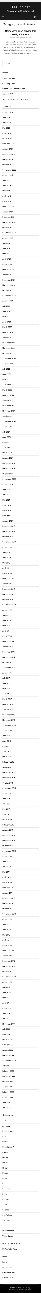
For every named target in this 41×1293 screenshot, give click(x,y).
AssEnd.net (20, 7)
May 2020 (6, 500)
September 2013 (9, 914)
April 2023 (6, 322)
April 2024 (6, 259)
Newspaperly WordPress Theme (20, 1290)
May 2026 (6, 128)
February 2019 (8, 578)
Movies (5, 1173)
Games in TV (7, 94)
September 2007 (9, 1061)
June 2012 (6, 992)
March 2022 (7, 390)
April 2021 (6, 448)
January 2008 (7, 1050)
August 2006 (7, 1087)
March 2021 (7, 453)
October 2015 (7, 783)
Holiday (5, 1162)
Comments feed (8, 1272)
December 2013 (8, 898)
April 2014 (6, 877)
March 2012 (7, 1008)
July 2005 (6, 1102)
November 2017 (8, 657)
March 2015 (7, 819)
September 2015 (9, 788)
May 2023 (6, 316)
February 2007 (8, 1071)
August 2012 (7, 982)
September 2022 (9, 358)
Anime (5, 1121)
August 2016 (7, 730)
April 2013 (6, 940)
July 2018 (6, 615)
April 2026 (6, 133)
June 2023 (6, 311)
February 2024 (8, 269)
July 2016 (6, 736)
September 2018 (9, 605)
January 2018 (7, 647)
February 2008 (8, 1045)
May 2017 (6, 688)
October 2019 (7, 537)
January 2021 (7, 458)
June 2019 (6, 558)
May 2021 (6, 442)
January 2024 (7, 275)
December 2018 (8, 589)
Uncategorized (8, 1231)
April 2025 (6, 196)
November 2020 (8, 468)
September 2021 (9, 421)
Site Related (7, 1215)
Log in (4, 1262)
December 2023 (8, 280)
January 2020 (7, 521)
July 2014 (6, 861)
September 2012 (9, 977)
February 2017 (8, 704)
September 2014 (9, 851)
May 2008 (6, 1034)
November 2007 (8, 1055)
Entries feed (7, 1267)
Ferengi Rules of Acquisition (13, 89)
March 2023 (7, 327)
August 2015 (7, 793)
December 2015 (8, 772)
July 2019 (6, 552)
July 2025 (6, 180)
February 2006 (8, 1092)
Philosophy (6, 1189)
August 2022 (7, 364)
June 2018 (6, 620)
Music (4, 1178)
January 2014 (7, 893)
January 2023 (7, 337)
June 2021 (6, 437)
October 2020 (7, 474)
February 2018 (8, 641)
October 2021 (7, 416)
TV (3, 1225)
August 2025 (7, 175)
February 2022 (8, 395)
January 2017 (7, 709)
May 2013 (6, 935)
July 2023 (6, 306)
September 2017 (9, 667)
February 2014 (8, 888)
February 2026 (8, 144)
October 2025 (7, 165)
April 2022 (6, 385)
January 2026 (7, 149)
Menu (36, 17)
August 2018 (7, 610)
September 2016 (9, 725)
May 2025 (6, 191)
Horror (5, 1168)
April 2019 (6, 568)
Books (4, 1136)
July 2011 (6, 1013)
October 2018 (7, 599)
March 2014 (7, 882)
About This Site (8, 78)
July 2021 (6, 432)
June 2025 (6, 186)
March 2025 (7, 201)
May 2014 (6, 872)
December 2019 (8, 526)
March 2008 (7, 1040)
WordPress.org (8, 1278)
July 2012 (6, 987)
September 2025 (9, 170)
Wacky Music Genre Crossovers (15, 99)
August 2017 (7, 673)
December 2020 (8, 463)
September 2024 (9, 233)
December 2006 (8, 1076)
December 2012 (8, 961)
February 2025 (8, 206)
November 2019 (8, 531)
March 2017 (7, 699)
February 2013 (8, 950)
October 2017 (7, 662)
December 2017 (8, 652)
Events (5, 1152)
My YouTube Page (9, 1249)
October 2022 (7, 353)
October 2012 (7, 971)
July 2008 (6, 1029)
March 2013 (7, 945)
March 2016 (7, 757)
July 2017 (6, 678)
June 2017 (6, 683)
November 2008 (8, 1024)
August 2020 (7, 484)
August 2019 (7, 547)
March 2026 (7, 138)
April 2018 (6, 631)
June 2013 (6, 929)
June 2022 (6, 374)
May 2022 (6, 379)
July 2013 (6, 924)
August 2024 (7, 238)
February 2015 (8, 825)
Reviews (5, 1199)
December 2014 (8, 835)
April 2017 (6, 694)
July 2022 (6, 369)
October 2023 (8, 290)
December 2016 (8, 715)
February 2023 (8, 332)
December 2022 (8, 343)
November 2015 (8, 778)
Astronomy (6, 1126)
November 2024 (8, 222)
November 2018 (8, 594)
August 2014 (7, 856)
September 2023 (9, 296)
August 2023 (7, 301)
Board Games (7, 1131)
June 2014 (6, 867)
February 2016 (8, 762)
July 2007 (6, 1066)
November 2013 (8, 903)
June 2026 (6, 123)
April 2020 (6, 505)
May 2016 (6, 746)
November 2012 (8, 966)
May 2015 (6, 809)
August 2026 (7, 112)
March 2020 (7, 510)
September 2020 (9, 479)
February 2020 (8, 516)
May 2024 (6, 254)
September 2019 (9, 542)
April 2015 (6, 814)
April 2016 (6, 751)
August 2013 (7, 919)
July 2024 (6, 243)
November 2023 (8, 285)
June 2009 (6, 1019)
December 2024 (8, 217)
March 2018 (7, 636)
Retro (4, 1194)
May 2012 (6, 998)
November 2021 (8, 411)
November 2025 (8, 159)
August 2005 (7, 1097)
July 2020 (6, 489)
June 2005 (6, 1108)
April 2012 (6, 1003)
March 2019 (7, 573)
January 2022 (7, 400)
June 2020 (6, 495)
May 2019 (6, 563)
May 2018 (6, 626)
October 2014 (7, 846)
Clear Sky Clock (8, 83)
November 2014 (8, 840)
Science (5, 1210)
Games (5, 1157)
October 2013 (7, 909)
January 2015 (7, 830)
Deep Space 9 (8, 1147)
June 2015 (6, 804)
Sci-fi (4, 1204)
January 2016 (7, 767)
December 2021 (8, 406)
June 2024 (6, 248)
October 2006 (7, 1081)
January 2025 (7, 212)
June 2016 (6, 741)
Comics (5, 1142)
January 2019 (7, 584)
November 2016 (8, 720)
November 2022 (8, 348)
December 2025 (8, 154)
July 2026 (6, 117)
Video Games (7, 1236)
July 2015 (6, 799)
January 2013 (7, 956)
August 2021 (7, 426)
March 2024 (7, 264)
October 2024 (8, 227)
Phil (3, 1183)
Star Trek (6, 1220)
